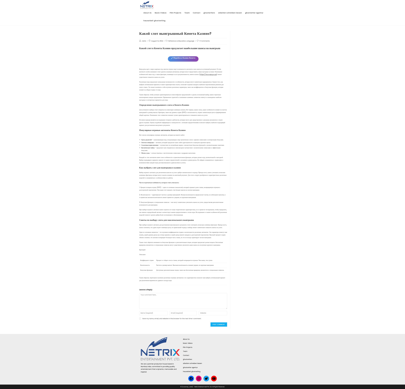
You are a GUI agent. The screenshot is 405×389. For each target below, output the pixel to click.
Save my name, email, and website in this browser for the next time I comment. (171, 319)
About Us (186, 339)
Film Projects (187, 347)
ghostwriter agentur (190, 367)
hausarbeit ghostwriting (191, 371)
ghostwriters (187, 359)
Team (185, 351)
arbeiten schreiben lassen (192, 363)
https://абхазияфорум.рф (208, 74)
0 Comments (205, 41)
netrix (144, 41)
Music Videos (187, 343)
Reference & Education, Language (181, 41)
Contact (186, 355)
